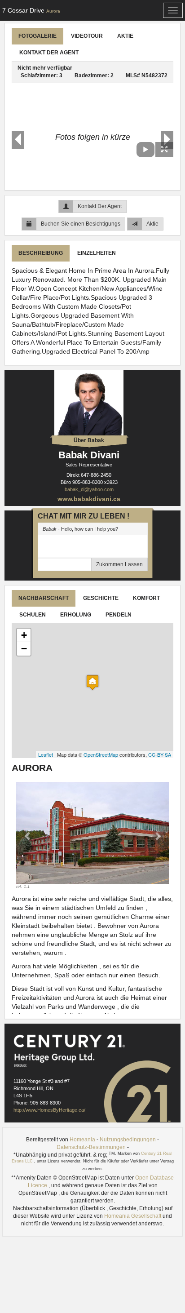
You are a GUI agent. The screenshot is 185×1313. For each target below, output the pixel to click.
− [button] (24, 648)
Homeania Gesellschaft (133, 1216)
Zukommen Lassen (119, 564)
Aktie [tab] (125, 36)
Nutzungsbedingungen (128, 1139)
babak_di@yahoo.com (89, 489)
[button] (27, 836)
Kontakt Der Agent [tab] (49, 52)
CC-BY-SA (159, 754)
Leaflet (45, 754)
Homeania (82, 1139)
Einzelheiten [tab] (96, 253)
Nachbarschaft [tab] (43, 598)
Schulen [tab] (32, 615)
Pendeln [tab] (119, 615)
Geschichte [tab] (101, 598)
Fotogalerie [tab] (37, 36)
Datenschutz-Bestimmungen (91, 1147)
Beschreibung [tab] (40, 253)
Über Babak (89, 440)
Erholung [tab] (75, 615)
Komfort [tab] (146, 598)
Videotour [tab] (87, 36)
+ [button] (24, 635)
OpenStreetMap (101, 754)
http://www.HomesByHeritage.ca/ (49, 1110)
